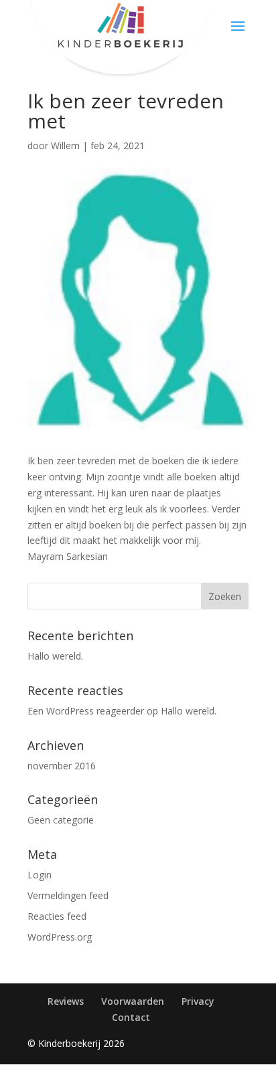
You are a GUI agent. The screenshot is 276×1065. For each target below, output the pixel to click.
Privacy (198, 1001)
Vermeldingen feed (68, 895)
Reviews (66, 1001)
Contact (131, 1017)
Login (39, 874)
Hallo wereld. (55, 656)
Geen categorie (60, 819)
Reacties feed (56, 916)
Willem (65, 145)
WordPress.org (59, 937)
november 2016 (61, 765)
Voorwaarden (132, 1001)
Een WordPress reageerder (85, 710)
